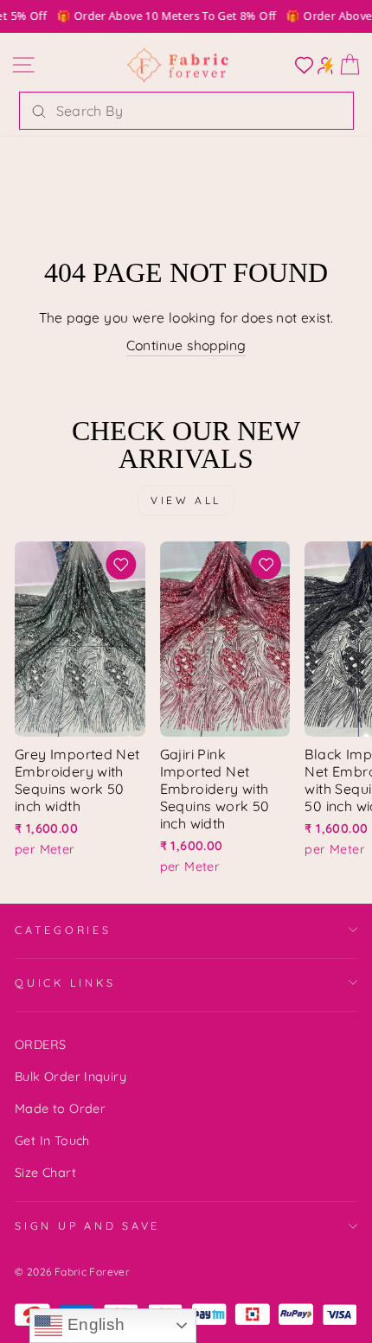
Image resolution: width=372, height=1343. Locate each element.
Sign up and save (87, 1225)
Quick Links (65, 982)
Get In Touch (52, 1140)
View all (186, 500)
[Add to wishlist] (121, 564)
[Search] (39, 110)
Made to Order (60, 1108)
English (93, 1324)
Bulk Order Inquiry (70, 1076)
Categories (63, 930)
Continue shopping (186, 345)
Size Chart (45, 1172)
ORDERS (40, 1044)
